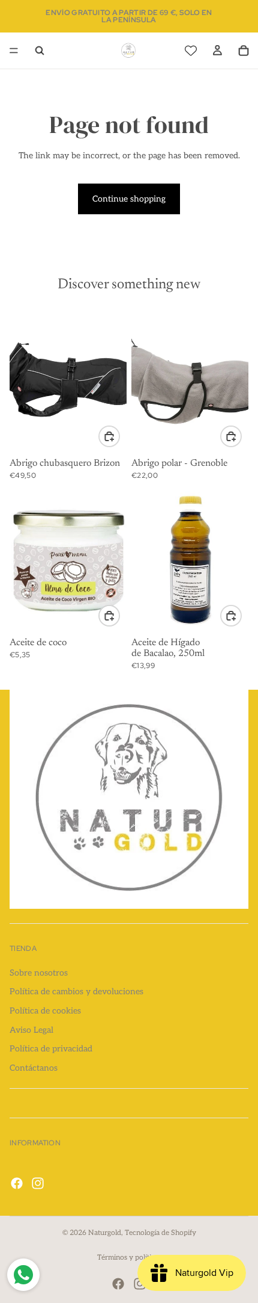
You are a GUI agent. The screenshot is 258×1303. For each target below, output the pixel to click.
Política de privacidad (51, 1049)
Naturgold (104, 1232)
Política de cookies (45, 1011)
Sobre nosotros (39, 973)
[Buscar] (39, 50)
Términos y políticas (129, 1257)
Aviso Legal (31, 1030)
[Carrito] (243, 50)
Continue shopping (129, 199)
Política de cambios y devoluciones (76, 992)
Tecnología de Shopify (160, 1232)
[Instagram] (38, 1183)
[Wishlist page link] (191, 51)
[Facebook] (17, 1183)
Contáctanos (34, 1068)
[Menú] (14, 50)
